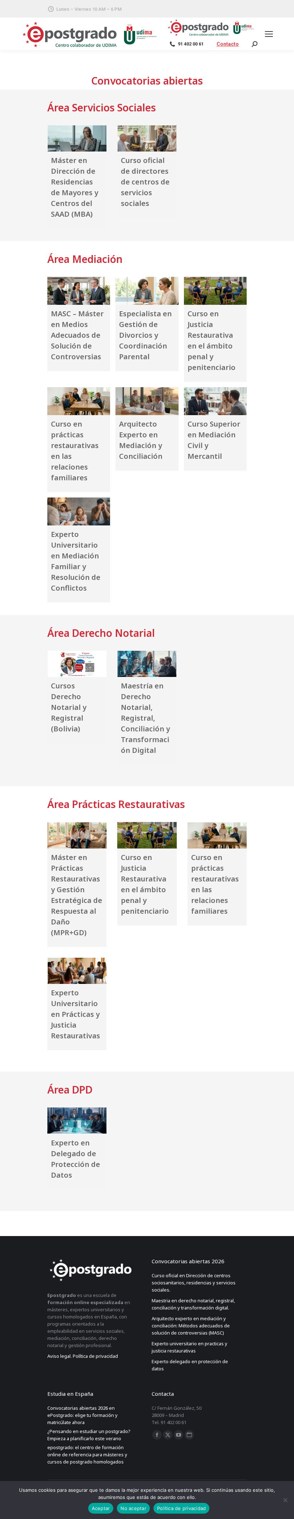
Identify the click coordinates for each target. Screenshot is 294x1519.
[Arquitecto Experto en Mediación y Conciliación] (146, 401)
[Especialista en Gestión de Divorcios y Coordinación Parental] (146, 291)
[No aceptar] (285, 1500)
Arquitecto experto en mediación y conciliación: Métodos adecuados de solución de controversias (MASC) (191, 1325)
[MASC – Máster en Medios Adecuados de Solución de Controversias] (78, 291)
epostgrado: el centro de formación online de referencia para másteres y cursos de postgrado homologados (87, 1454)
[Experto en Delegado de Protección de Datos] (76, 1120)
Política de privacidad (181, 1508)
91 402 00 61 (191, 44)
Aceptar (101, 1508)
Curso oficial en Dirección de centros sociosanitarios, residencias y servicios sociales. (194, 1282)
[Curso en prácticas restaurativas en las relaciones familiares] (78, 401)
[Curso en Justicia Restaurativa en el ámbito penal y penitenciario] (215, 291)
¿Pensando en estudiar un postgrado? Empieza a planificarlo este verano (89, 1435)
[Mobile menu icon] (270, 34)
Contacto (228, 44)
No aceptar (133, 1508)
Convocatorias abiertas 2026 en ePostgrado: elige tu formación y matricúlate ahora (82, 1415)
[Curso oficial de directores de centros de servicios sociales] (146, 138)
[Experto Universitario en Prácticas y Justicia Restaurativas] (76, 971)
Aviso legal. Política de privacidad (82, 1356)
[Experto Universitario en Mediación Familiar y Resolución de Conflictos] (78, 511)
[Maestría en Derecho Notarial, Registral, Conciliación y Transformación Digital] (146, 664)
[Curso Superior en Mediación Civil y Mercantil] (215, 401)
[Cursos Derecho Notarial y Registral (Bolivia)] (76, 664)
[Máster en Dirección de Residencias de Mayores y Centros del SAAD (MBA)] (76, 138)
